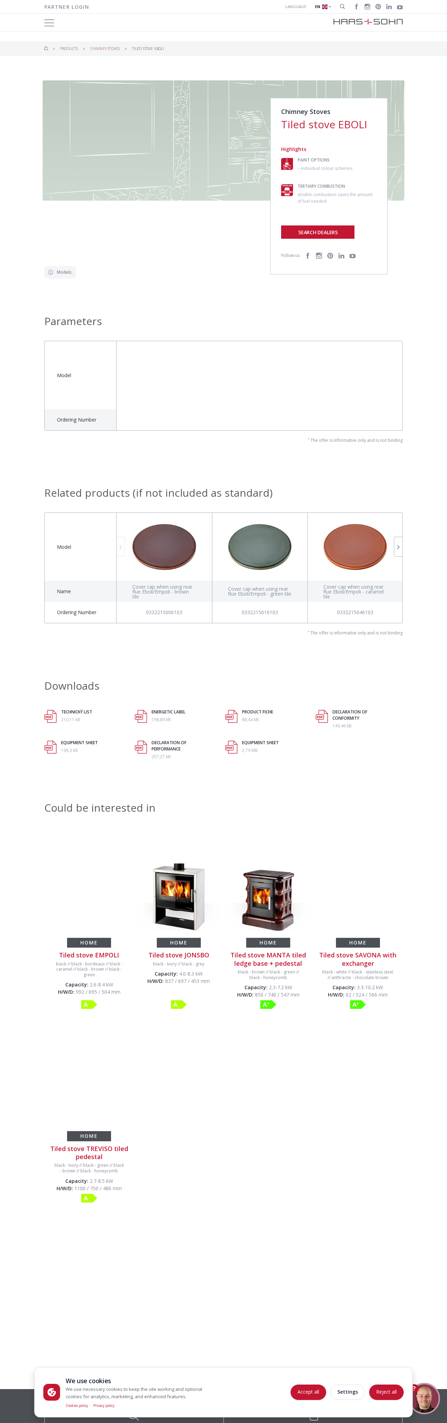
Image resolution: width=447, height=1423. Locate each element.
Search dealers (318, 232)
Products (69, 48)
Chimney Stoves (105, 48)
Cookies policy (77, 1405)
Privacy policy (104, 1405)
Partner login (66, 6)
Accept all (308, 1391)
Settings (347, 1391)
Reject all (386, 1391)
